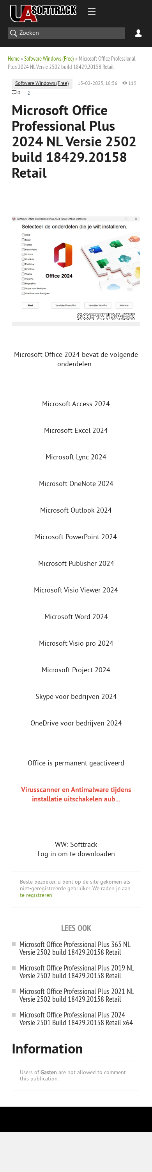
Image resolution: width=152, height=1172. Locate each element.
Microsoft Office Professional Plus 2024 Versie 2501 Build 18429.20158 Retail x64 (76, 1018)
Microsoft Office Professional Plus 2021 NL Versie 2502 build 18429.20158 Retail (76, 995)
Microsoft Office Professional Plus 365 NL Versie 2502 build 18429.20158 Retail (74, 948)
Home (13, 58)
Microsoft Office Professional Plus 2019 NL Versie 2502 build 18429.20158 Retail (76, 971)
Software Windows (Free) (49, 58)
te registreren (36, 895)
